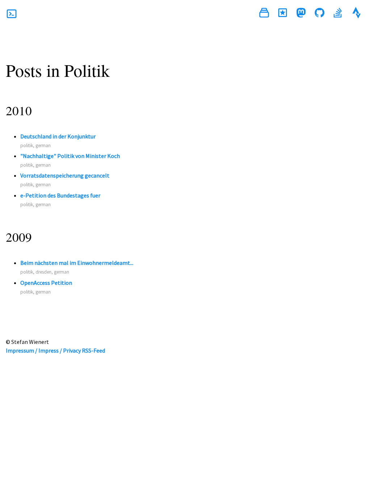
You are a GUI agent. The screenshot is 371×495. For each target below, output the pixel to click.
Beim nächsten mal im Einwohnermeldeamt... (76, 262)
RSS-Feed (93, 350)
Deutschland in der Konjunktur (58, 136)
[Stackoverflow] (338, 14)
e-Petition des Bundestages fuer (60, 195)
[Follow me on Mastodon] (301, 14)
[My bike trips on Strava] (356, 14)
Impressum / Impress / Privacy (43, 350)
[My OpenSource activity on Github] (319, 14)
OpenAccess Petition (46, 282)
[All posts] (264, 14)
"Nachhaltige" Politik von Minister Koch (70, 155)
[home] (11, 14)
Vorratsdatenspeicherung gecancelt (64, 175)
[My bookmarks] (282, 14)
